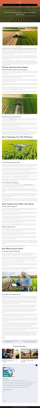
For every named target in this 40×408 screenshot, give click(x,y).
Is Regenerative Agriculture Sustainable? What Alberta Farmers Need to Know (14, 380)
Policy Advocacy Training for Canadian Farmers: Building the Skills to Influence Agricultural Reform (17, 385)
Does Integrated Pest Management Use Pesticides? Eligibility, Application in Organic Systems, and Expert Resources (19, 382)
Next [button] (37, 347)
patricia (4, 337)
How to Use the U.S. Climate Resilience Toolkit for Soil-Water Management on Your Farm (15, 387)
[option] (10, 356)
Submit (4, 400)
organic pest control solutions (28, 184)
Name (4, 391)
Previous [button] (35, 347)
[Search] (36, 365)
